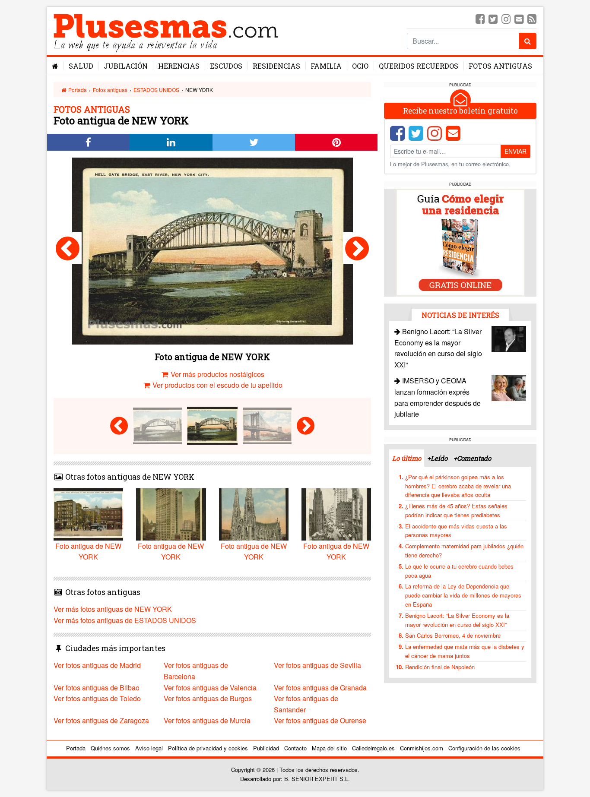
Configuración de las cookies (484, 748)
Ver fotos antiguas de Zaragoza (101, 720)
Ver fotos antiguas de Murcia (207, 720)
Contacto (295, 748)
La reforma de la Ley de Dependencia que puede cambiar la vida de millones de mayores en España (463, 595)
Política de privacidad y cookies (208, 748)
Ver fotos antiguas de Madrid (97, 665)
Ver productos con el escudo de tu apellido (216, 385)
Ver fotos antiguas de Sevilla (317, 665)
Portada (77, 89)
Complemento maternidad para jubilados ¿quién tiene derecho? (464, 550)
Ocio (360, 65)
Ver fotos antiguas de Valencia (210, 688)
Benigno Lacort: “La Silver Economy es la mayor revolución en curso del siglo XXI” (457, 620)
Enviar (515, 151)
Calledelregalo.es (373, 748)
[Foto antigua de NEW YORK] (68, 248)
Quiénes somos (110, 748)
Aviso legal (149, 748)
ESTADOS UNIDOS (156, 89)
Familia (326, 65)
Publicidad (266, 748)
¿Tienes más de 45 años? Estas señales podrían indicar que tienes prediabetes (456, 510)
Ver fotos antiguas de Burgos (208, 698)
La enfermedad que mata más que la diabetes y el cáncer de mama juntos (464, 651)
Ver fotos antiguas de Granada (320, 688)
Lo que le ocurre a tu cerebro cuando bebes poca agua (459, 570)
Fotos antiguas (500, 65)
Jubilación (126, 65)
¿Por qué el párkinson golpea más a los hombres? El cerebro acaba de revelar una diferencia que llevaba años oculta (458, 486)
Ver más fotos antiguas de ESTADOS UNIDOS (125, 620)
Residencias (276, 65)
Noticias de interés (460, 314)
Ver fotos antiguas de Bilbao (97, 688)
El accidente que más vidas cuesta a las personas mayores (456, 530)
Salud (81, 65)
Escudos (226, 65)
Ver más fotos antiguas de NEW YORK (113, 609)
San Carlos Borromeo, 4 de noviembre (453, 635)
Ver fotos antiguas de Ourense (320, 720)
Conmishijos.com (421, 748)
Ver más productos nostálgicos (216, 374)
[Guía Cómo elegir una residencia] (460, 242)
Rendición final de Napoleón (440, 667)
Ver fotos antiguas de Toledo (97, 698)
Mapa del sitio (329, 748)
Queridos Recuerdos (418, 65)
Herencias (179, 65)
